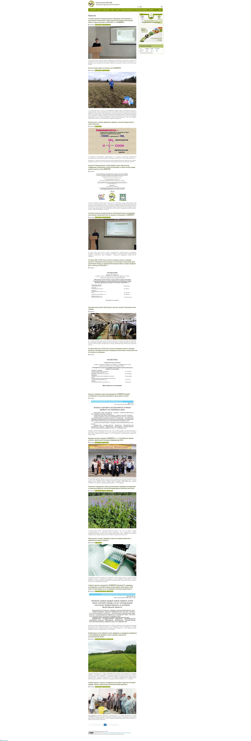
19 (113, 724)
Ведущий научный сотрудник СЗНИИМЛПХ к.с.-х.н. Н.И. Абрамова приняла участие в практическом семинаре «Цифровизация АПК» (111, 439)
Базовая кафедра (106, 686)
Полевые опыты (106, 70)
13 (97, 724)
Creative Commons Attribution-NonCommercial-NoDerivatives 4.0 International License (117, 732)
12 (94, 724)
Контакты (151, 9)
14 (99, 724)
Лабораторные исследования (141, 9)
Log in (160, 9)
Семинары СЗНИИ (106, 24)
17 (107, 724)
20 (115, 724)
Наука (112, 9)
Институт (99, 9)
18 (110, 724)
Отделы (118, 9)
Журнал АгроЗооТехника (127, 9)
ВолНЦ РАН (92, 9)
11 (91, 724)
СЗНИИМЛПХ (98, 24)
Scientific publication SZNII (100, 490)
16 (105, 724)
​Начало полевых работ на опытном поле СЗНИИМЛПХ (104, 68)
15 (102, 724)
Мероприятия (106, 9)
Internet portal (104, 3)
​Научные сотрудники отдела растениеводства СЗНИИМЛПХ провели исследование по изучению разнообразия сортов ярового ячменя (109, 395)
